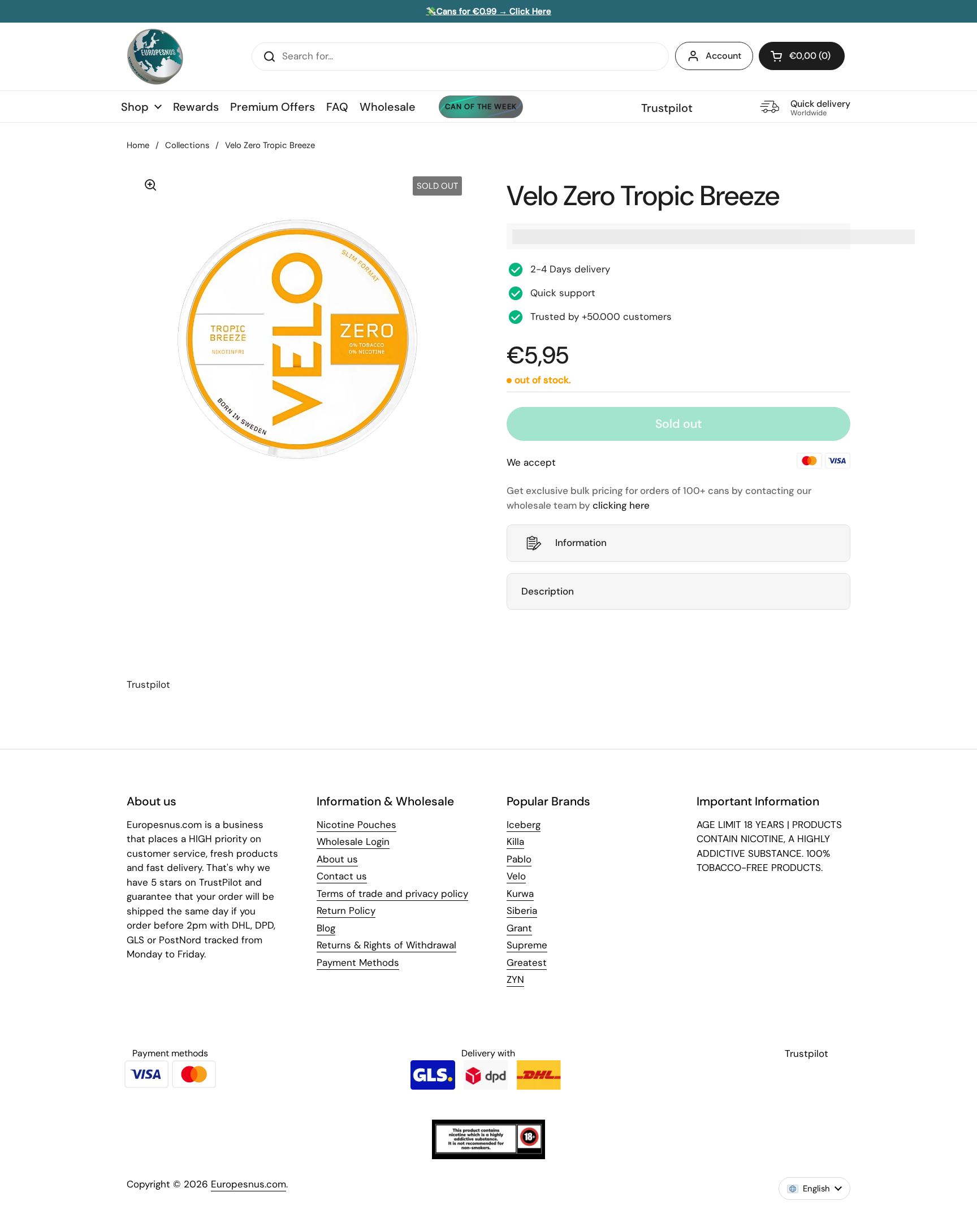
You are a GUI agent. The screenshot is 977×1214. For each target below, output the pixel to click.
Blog (326, 928)
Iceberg (524, 824)
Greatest (527, 962)
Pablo (519, 859)
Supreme (527, 945)
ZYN (515, 979)
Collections (187, 145)
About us (337, 859)
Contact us (342, 876)
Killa (515, 841)
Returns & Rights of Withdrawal (386, 945)
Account (723, 56)
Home (138, 145)
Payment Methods (358, 962)
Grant (519, 928)
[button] (802, 56)
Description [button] (547, 591)
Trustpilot (667, 108)
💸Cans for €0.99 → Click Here (488, 11)
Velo (516, 876)
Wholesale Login (353, 841)
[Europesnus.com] (155, 56)
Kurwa (520, 893)
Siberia (522, 910)
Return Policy (346, 910)
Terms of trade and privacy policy (392, 893)
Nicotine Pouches (356, 824)
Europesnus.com (248, 1184)
